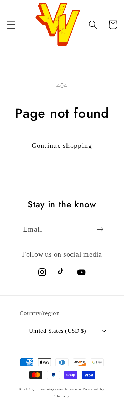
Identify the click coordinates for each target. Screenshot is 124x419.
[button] (11, 24)
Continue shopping (62, 145)
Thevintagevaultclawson (58, 389)
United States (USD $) (57, 331)
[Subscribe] (100, 229)
